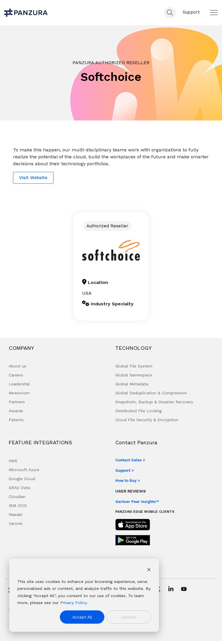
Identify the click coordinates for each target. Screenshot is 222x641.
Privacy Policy (73, 602)
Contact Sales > (130, 460)
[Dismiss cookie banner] (149, 570)
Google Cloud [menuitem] (22, 478)
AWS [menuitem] (13, 460)
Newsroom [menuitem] (19, 393)
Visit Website (33, 177)
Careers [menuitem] (16, 375)
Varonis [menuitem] (16, 523)
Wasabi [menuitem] (15, 514)
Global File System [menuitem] (133, 366)
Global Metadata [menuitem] (131, 384)
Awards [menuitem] (16, 410)
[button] (214, 12)
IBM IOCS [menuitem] (18, 505)
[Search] (170, 13)
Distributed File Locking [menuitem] (138, 410)
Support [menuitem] (191, 12)
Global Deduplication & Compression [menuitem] (151, 393)
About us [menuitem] (17, 366)
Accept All (82, 617)
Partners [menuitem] (17, 402)
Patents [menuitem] (16, 419)
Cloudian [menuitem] (17, 496)
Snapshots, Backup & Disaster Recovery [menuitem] (154, 402)
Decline (129, 617)
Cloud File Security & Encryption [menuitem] (146, 419)
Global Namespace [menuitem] (133, 375)
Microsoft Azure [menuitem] (24, 469)
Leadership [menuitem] (19, 384)
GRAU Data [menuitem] (19, 487)
